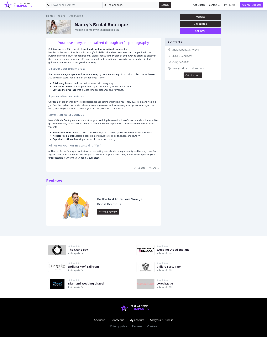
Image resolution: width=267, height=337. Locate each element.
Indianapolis (76, 15)
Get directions (192, 75)
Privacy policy (118, 326)
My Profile (229, 4)
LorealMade (165, 283)
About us (99, 320)
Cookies (152, 326)
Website (200, 16)
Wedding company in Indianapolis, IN (97, 29)
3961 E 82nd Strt (182, 55)
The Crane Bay (78, 249)
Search (165, 4)
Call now (200, 30)
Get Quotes (199, 4)
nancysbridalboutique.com (188, 68)
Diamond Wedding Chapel (86, 283)
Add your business (161, 320)
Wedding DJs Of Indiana (173, 249)
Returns (137, 326)
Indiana (61, 15)
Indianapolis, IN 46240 (185, 49)
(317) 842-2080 (180, 62)
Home (49, 15)
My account (136, 320)
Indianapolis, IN (75, 253)
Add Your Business (251, 4)
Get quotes (200, 23)
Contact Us (215, 4)
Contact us (117, 320)
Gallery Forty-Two (169, 266)
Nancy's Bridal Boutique (101, 24)
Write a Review (108, 211)
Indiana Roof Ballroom (83, 266)
